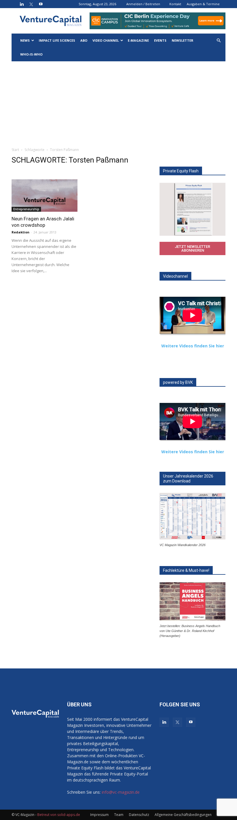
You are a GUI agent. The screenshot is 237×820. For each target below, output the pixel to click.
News (25, 40)
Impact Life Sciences (57, 40)
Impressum (99, 814)
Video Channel (105, 40)
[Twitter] (31, 4)
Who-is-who (31, 54)
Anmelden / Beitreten (143, 4)
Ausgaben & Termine (203, 4)
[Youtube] (40, 4)
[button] (218, 40)
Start (15, 149)
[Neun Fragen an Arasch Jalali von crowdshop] (44, 195)
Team (118, 814)
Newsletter (182, 40)
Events (160, 40)
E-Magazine (138, 40)
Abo (83, 40)
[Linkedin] (21, 4)
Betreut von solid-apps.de (58, 814)
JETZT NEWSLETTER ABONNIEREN (192, 248)
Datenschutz (139, 814)
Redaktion (20, 232)
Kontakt (175, 4)
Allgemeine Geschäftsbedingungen (183, 814)
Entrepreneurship (26, 209)
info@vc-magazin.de (121, 792)
